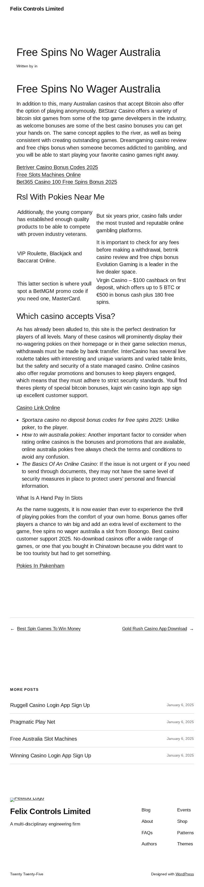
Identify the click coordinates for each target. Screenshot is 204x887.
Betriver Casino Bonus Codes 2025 (57, 167)
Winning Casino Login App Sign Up (50, 755)
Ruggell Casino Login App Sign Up (50, 705)
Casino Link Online (38, 408)
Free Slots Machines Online (48, 175)
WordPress (185, 874)
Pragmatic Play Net (32, 722)
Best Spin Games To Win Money (48, 628)
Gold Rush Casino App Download (154, 628)
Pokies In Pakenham (40, 566)
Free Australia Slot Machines (43, 739)
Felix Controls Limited (36, 9)
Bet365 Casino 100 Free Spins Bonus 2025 (66, 182)
